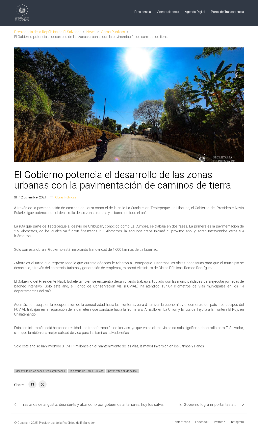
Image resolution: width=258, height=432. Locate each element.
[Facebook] (32, 384)
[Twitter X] (42, 384)
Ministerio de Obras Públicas (86, 371)
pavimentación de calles (122, 371)
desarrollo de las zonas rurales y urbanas (40, 371)
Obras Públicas (65, 197)
